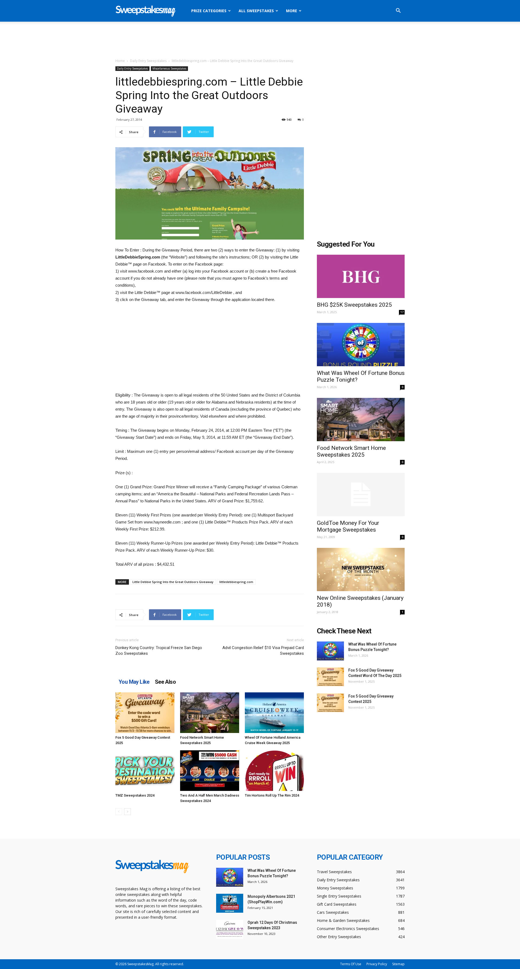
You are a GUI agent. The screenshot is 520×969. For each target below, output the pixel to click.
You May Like (134, 682)
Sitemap (398, 964)
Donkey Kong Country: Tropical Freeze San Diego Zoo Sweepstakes (158, 650)
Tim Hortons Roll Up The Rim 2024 (272, 795)
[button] (398, 11)
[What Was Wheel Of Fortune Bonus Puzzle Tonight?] (361, 344)
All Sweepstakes (256, 10)
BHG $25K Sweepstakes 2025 (354, 305)
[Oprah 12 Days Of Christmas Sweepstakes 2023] (229, 929)
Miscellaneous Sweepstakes (169, 68)
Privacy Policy (376, 964)
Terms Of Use (350, 964)
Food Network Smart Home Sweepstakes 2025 (351, 451)
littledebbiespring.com (236, 582)
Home (120, 60)
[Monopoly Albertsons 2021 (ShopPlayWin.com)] (229, 903)
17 (402, 312)
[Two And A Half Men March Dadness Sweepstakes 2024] (209, 770)
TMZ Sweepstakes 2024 (134, 795)
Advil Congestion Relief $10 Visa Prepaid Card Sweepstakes (263, 650)
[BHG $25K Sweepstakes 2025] (361, 276)
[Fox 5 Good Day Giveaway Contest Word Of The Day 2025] (330, 676)
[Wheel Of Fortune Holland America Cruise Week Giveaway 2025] (274, 712)
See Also (165, 682)
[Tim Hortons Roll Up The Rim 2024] (274, 770)
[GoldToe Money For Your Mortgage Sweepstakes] (361, 494)
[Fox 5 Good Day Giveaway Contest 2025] (144, 712)
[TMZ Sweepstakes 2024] (144, 770)
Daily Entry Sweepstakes (148, 60)
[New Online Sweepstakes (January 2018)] (361, 569)
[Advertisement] (260, 40)
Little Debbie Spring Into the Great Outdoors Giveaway (172, 582)
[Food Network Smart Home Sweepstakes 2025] (209, 712)
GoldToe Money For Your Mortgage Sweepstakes (348, 526)
